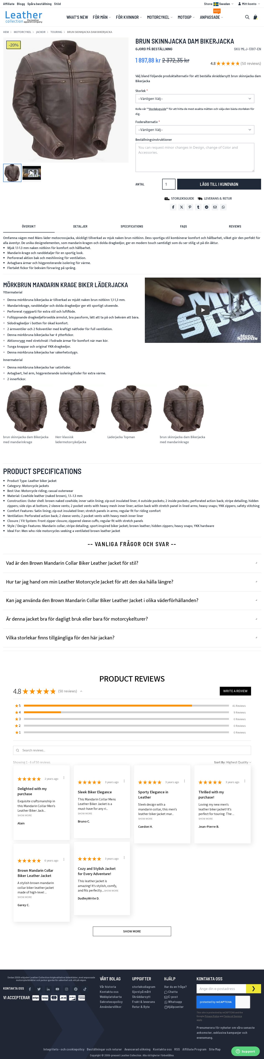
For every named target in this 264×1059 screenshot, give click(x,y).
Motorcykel (22, 32)
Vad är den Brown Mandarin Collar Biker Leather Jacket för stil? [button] (72, 563)
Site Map (215, 1049)
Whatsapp (175, 1002)
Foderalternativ (146, 122)
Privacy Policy (212, 1016)
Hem (6, 32)
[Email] (215, 207)
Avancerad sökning (137, 1049)
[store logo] (24, 17)
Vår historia (108, 987)
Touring (56, 32)
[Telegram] (206, 207)
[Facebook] (173, 207)
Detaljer (80, 226)
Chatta (173, 992)
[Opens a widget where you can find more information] (245, 1051)
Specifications (132, 226)
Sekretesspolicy (111, 1002)
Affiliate (8, 4)
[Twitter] (181, 207)
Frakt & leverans (143, 1002)
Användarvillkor (110, 1007)
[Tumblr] (198, 207)
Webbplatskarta (111, 997)
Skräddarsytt (141, 997)
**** (157, 109)
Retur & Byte (141, 1007)
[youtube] (57, 989)
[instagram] (66, 989)
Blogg (21, 4)
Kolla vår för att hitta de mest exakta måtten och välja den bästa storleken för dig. (194, 112)
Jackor (40, 32)
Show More (25, 815)
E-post (173, 997)
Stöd (57, 4)
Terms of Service (233, 1016)
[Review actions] (64, 778)
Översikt (29, 226)
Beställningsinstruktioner (153, 140)
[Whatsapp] (223, 207)
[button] (219, 3)
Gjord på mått (141, 992)
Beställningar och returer (104, 1049)
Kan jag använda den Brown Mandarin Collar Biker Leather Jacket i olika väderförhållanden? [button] (102, 600)
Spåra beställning (39, 4)
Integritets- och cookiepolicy (63, 1049)
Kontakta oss (109, 992)
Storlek (140, 91)
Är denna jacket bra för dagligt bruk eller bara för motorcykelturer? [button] (77, 619)
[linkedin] (48, 989)
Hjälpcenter (176, 1007)
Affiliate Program (194, 1049)
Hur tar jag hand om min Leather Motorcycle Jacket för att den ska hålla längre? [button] (89, 582)
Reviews (235, 226)
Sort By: (220, 762)
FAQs (183, 226)
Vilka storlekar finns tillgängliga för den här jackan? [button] (60, 638)
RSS (177, 1049)
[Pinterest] (190, 207)
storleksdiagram (143, 987)
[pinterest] (75, 989)
